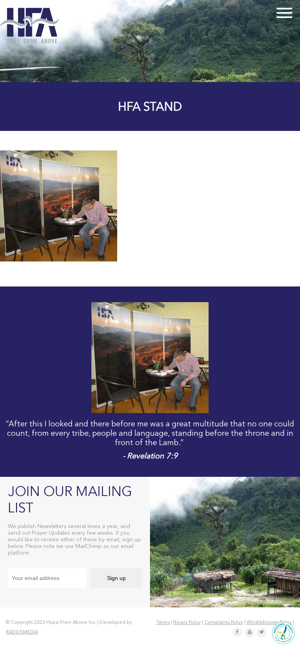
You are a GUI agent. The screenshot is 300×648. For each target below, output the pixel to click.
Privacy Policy (187, 622)
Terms (163, 622)
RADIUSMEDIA (22, 632)
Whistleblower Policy (269, 622)
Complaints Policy (223, 622)
